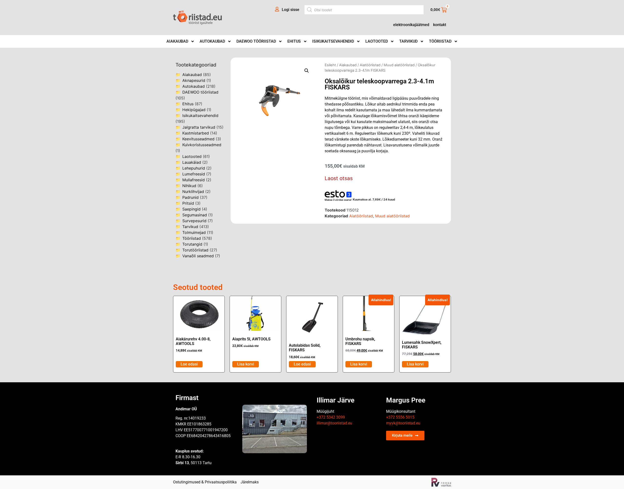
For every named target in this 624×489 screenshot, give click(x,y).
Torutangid (192, 244)
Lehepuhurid (193, 168)
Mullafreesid (193, 179)
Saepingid (191, 209)
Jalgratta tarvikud (198, 127)
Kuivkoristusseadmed (201, 144)
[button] (306, 70)
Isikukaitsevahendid (333, 41)
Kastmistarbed (195, 133)
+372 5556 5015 (400, 417)
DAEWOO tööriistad (256, 41)
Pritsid (188, 203)
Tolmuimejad (194, 232)
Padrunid (190, 197)
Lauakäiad (191, 162)
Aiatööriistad (370, 65)
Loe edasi (189, 364)
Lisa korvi (245, 364)
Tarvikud (408, 41)
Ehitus (294, 41)
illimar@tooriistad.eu (334, 423)
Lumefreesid (193, 174)
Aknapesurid (193, 80)
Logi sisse (290, 9)
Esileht (330, 65)
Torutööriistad (195, 250)
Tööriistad (440, 41)
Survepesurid (194, 220)
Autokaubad (212, 41)
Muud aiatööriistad (399, 65)
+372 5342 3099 (331, 417)
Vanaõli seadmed (198, 255)
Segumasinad (194, 214)
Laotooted (376, 41)
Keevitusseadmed (198, 138)
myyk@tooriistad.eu (403, 423)
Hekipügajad (193, 109)
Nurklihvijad (193, 191)
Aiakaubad (177, 41)
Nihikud (189, 185)
